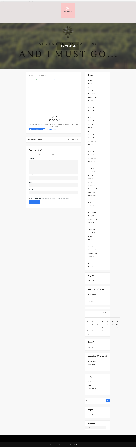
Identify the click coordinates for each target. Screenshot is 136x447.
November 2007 (92, 188)
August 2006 (91, 233)
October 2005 (91, 256)
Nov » (89, 334)
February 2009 (92, 158)
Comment (32, 158)
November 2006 (92, 222)
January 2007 (91, 216)
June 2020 (91, 83)
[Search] (108, 400)
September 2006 (92, 229)
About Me (71, 21)
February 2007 (92, 212)
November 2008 (92, 165)
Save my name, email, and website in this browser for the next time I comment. (50, 198)
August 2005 (91, 260)
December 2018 (92, 97)
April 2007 (91, 205)
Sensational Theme (81, 444)
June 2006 (91, 239)
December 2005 (92, 249)
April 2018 (91, 107)
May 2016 (91, 134)
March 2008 (91, 178)
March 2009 (91, 154)
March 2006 (91, 246)
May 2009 (91, 148)
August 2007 (91, 199)
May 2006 (91, 243)
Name (31, 174)
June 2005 (91, 266)
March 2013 (91, 138)
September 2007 (92, 195)
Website (31, 189)
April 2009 (91, 151)
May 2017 (91, 114)
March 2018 (91, 110)
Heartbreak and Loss (35, 139)
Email (31, 182)
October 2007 (91, 192)
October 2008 (91, 168)
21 (87, 327)
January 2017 (91, 127)
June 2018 (91, 100)
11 (107, 322)
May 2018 (91, 104)
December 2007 (92, 185)
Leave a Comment (51, 129)
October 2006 (91, 226)
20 (117, 324)
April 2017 (91, 117)
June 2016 (91, 131)
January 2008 (91, 182)
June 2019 (91, 87)
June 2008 (91, 175)
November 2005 (92, 253)
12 (112, 322)
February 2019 (92, 90)
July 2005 (90, 263)
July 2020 (90, 80)
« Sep (86, 334)
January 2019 (91, 93)
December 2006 (92, 219)
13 (117, 322)
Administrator (33, 75)
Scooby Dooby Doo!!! (72, 139)
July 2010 (90, 144)
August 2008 (91, 171)
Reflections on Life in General (37, 129)
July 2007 (90, 202)
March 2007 (91, 209)
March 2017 (91, 121)
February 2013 (92, 141)
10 (102, 322)
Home (64, 21)
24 (102, 327)
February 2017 (92, 124)
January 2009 (91, 161)
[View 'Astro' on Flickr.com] (53, 96)
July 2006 (90, 236)
